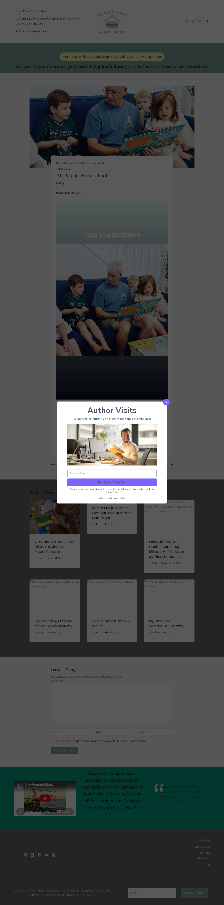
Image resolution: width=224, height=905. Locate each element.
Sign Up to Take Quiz (112, 482)
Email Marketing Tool (116, 498)
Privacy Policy (112, 492)
